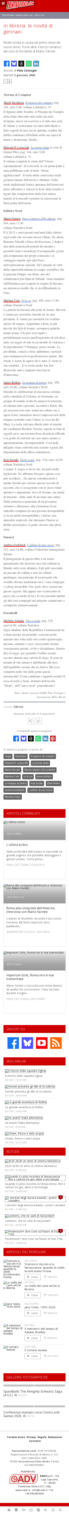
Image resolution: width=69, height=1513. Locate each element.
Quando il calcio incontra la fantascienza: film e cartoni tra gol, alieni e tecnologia (35, 1185)
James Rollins (12, 382)
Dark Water (53, 783)
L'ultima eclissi (17, 845)
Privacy (31, 1437)
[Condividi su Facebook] (6, 63)
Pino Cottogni (27, 70)
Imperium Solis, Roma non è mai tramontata (30, 977)
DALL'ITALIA (31, 1261)
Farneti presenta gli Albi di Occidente (28, 1091)
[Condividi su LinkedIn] (36, 63)
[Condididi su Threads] (21, 63)
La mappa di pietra (34, 382)
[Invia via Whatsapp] (28, 63)
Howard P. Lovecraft (16, 147)
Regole (42, 1437)
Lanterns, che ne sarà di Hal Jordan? (28, 1221)
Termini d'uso (16, 1437)
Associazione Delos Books (34, 1461)
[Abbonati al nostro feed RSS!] (55, 1043)
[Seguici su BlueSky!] (27, 1043)
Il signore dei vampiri (39, 102)
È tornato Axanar (36, 1350)
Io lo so (26, 300)
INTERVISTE (15, 897)
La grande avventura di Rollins (24, 1107)
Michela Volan (12, 796)
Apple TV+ (39, 15)
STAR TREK (30, 1347)
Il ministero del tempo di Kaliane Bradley (41, 1330)
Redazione (55, 1437)
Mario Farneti (11, 218)
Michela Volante (13, 620)
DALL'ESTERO (32, 1304)
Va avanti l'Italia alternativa (22, 1123)
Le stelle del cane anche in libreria (42, 1287)
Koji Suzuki (11, 460)
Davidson (18, 102)
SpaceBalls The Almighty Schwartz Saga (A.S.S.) (32, 1393)
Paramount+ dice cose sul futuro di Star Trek (33, 1239)
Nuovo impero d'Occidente (39, 218)
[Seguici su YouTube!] (41, 1043)
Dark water (27, 460)
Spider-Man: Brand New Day (17, 15)
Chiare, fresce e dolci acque (22, 1138)
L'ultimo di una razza (40, 545)
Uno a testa (33, 620)
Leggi (34, 1277)
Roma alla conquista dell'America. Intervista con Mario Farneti (30, 910)
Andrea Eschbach (14, 545)
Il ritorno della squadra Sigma (23, 1076)
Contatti (35, 1441)
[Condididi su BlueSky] (14, 63)
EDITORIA (14, 833)
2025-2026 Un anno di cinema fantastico (31, 1166)
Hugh (7, 102)
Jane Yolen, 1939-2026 (40, 1307)
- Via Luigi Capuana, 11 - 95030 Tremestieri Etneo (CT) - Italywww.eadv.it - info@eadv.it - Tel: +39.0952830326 (37, 1484)
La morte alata (40, 147)
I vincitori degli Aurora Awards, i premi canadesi (35, 1205)
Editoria (18, 707)
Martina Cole (11, 300)
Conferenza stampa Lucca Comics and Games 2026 (31, 1414)
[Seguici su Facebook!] (13, 1043)
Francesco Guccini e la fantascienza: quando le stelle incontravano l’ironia (45, 1267)
